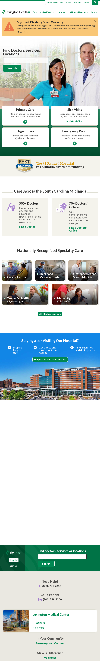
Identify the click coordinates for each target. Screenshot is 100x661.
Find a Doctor (27, 226)
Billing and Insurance (79, 12)
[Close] (95, 21)
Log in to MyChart (74, 121)
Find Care (32, 12)
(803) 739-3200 (52, 599)
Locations (62, 12)
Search (12, 68)
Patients (40, 622)
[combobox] (25, 60)
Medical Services (47, 12)
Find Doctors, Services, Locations (22, 52)
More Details (23, 31)
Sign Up (13, 565)
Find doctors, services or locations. (62, 551)
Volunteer (50, 657)
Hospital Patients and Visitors (59, 2)
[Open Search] (95, 2)
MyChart (77, 2)
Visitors (39, 627)
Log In (13, 560)
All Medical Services (50, 314)
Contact (94, 12)
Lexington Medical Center (51, 614)
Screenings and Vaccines (50, 643)
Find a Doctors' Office (78, 229)
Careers (87, 2)
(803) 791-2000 (51, 586)
